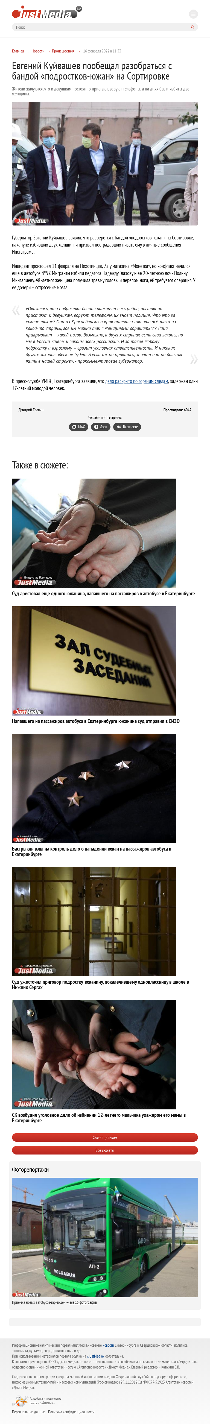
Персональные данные (28, 1411)
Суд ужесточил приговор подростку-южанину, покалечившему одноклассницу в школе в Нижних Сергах (100, 984)
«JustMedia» (95, 1356)
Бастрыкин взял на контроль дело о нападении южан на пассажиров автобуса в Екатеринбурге (91, 851)
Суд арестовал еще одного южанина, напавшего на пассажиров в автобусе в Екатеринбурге (103, 593)
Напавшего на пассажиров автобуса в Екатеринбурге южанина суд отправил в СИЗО (96, 721)
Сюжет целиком (105, 1137)
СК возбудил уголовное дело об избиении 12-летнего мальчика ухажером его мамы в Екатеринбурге (99, 1117)
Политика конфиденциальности (71, 1411)
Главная (18, 51)
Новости (37, 51)
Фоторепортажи (30, 1169)
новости (108, 1345)
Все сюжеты (104, 1150)
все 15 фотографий (83, 1302)
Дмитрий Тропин (31, 410)
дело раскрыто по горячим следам (136, 381)
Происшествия (63, 51)
